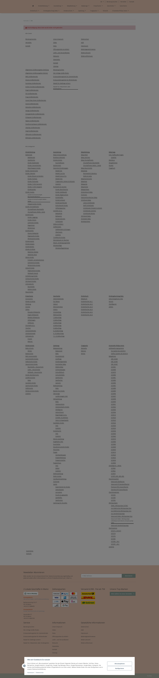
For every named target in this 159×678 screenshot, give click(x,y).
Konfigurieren (119, 668)
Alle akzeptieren (120, 663)
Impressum (30, 672)
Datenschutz (40, 672)
